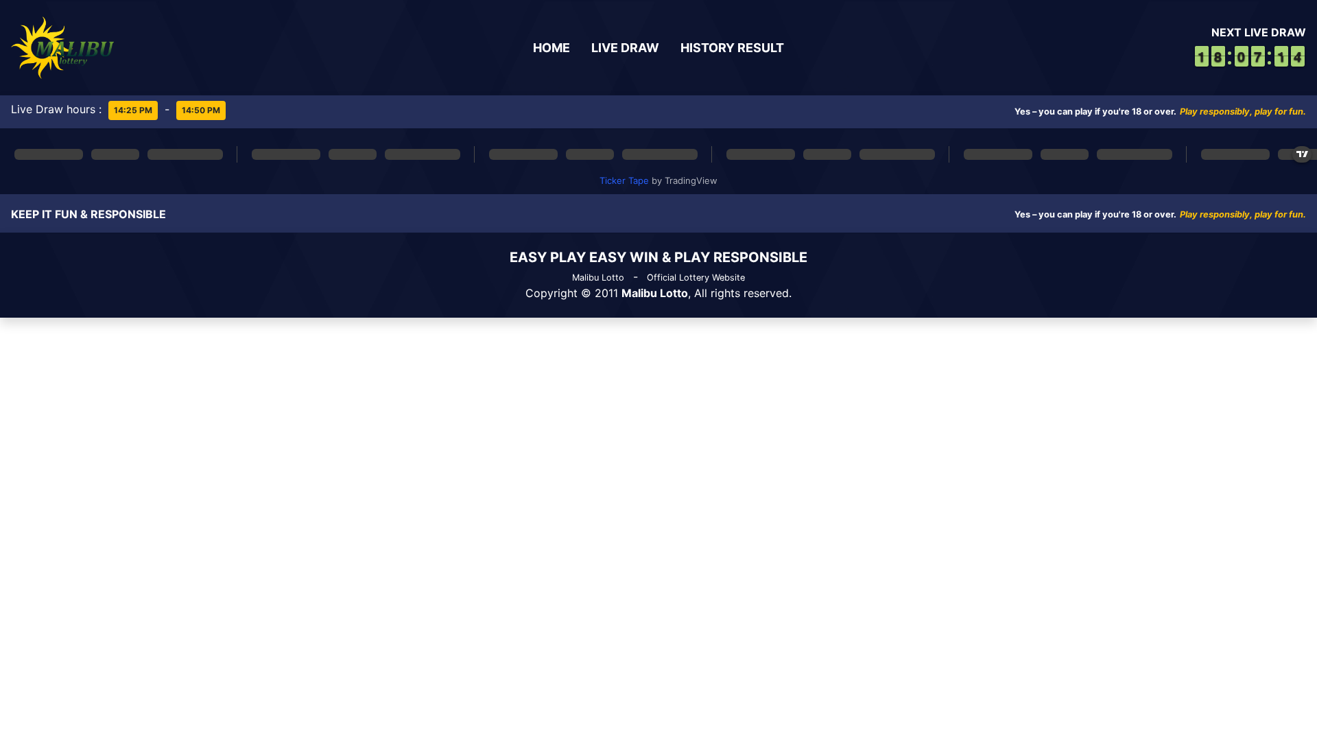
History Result (732, 47)
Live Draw (625, 47)
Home (551, 47)
